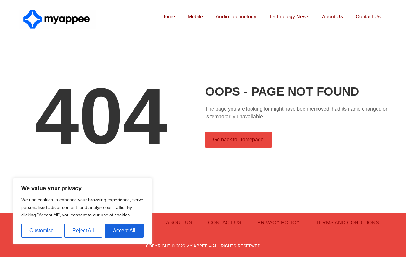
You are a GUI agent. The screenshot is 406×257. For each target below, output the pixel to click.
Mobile (195, 16)
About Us (332, 16)
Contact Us (368, 16)
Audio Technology (236, 16)
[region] (82, 211)
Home (168, 16)
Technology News (289, 16)
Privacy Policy (278, 222)
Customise (41, 230)
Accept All (124, 230)
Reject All (83, 230)
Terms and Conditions (347, 222)
